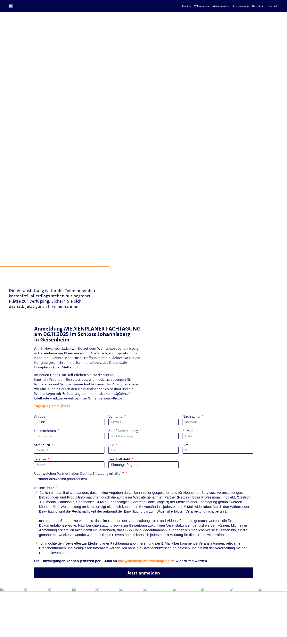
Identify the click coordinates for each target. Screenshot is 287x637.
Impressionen (241, 5)
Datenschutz (44, 488)
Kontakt (272, 5)
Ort (186, 445)
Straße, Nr (42, 445)
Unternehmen (45, 431)
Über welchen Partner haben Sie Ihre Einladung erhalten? (79, 474)
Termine (186, 5)
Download (258, 5)
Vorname (116, 417)
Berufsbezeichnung (123, 431)
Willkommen (201, 5)
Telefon (40, 459)
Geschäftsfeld (119, 459)
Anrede (39, 417)
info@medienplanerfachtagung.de (146, 561)
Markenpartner (221, 5)
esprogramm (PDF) (52, 405)
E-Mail (189, 431)
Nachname (192, 417)
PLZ (111, 445)
